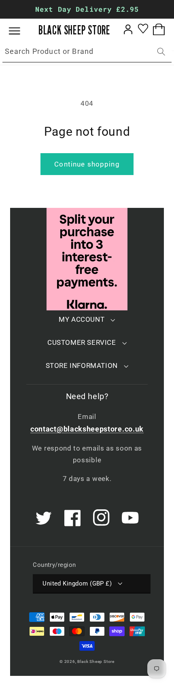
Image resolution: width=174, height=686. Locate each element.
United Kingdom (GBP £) (77, 583)
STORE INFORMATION (82, 365)
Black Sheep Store (96, 661)
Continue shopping (87, 164)
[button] (20, 31)
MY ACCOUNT (81, 319)
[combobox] (87, 51)
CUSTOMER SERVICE (81, 342)
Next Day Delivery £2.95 (87, 9)
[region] (87, 9)
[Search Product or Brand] (161, 51)
